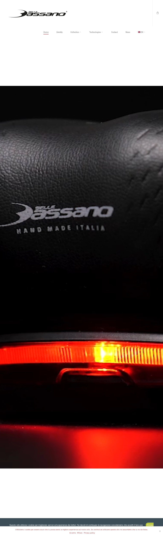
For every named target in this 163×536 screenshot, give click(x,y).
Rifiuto (80, 533)
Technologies (95, 32)
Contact (114, 32)
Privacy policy (89, 533)
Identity (59, 32)
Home (46, 32)
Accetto (72, 533)
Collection (74, 32)
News (128, 32)
